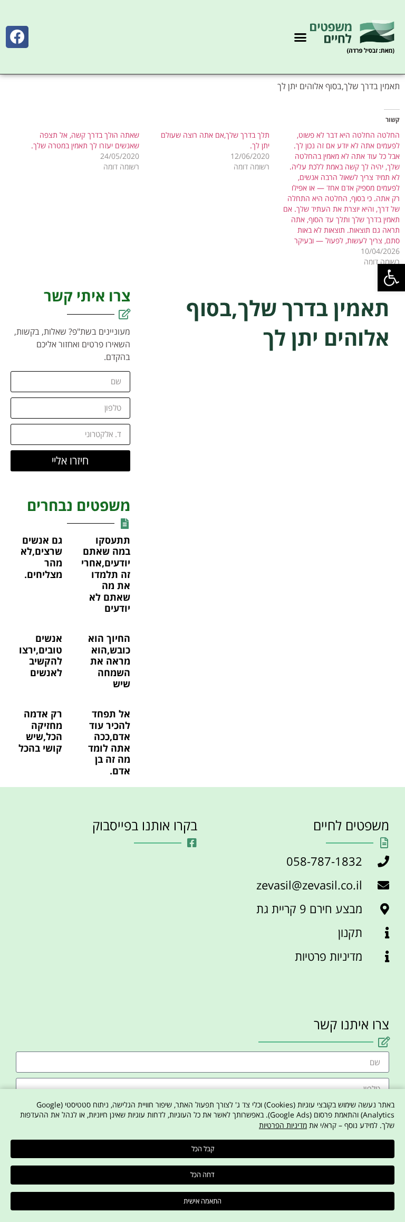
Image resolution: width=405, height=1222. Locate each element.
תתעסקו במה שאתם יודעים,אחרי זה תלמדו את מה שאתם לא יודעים (105, 574)
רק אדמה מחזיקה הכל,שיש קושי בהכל (40, 730)
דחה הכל (202, 1174)
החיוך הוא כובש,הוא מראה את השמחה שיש (109, 661)
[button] (391, 277)
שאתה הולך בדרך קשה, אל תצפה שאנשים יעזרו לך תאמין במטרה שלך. (85, 140)
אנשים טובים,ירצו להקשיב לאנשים (40, 655)
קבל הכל (202, 1148)
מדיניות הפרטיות (283, 1125)
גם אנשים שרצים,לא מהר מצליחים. (41, 557)
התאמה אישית (202, 1201)
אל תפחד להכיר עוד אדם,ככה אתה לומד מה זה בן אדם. (109, 742)
